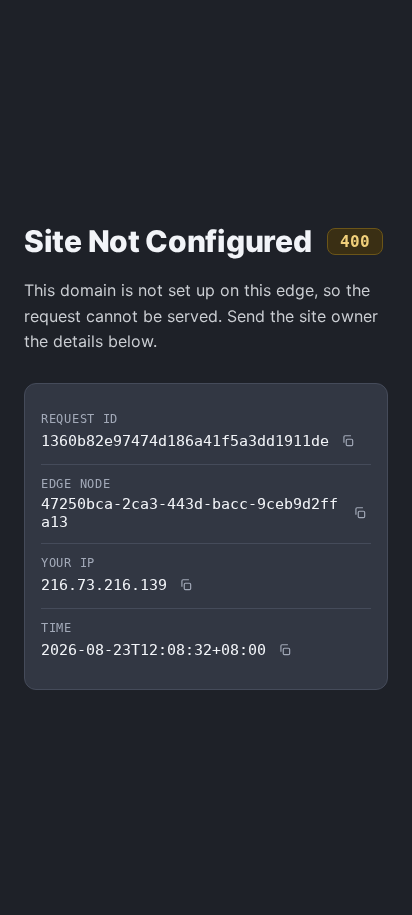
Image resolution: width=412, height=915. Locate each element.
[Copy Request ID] (348, 441)
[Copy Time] (285, 650)
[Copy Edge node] (360, 513)
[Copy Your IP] (186, 585)
